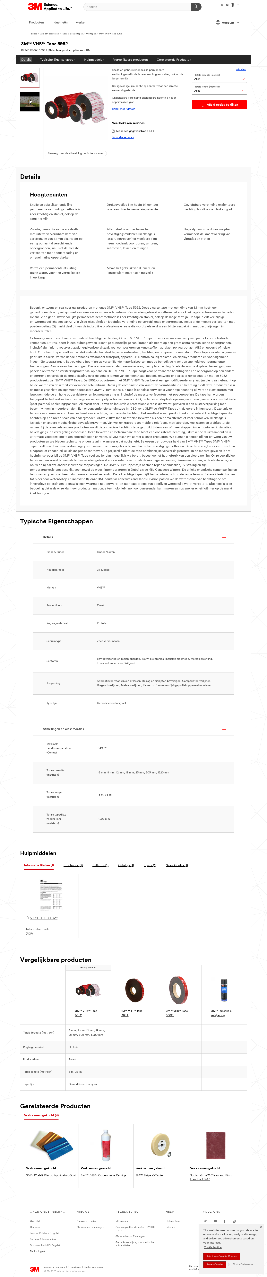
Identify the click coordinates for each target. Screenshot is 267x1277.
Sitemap (170, 1227)
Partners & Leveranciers (43, 1239)
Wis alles (241, 69)
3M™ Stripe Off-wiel (149, 1175)
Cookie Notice (213, 1247)
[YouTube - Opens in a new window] (215, 1221)
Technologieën (38, 1251)
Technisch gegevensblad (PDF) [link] (135, 131)
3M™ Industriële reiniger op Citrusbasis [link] (221, 1014)
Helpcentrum (173, 1221)
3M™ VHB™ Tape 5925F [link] (131, 1013)
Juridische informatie (54, 1267)
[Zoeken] (196, 7)
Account (228, 22)
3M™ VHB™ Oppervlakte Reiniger (104, 1175)
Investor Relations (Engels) (44, 1233)
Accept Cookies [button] (215, 1264)
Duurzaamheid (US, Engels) (45, 1245)
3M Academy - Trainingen (130, 1236)
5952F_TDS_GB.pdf (43, 918)
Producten (36, 22)
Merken (80, 22)
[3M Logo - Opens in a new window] (50, 7)
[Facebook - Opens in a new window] (225, 1221)
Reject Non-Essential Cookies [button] (222, 1256)
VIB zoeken (122, 1221)
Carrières (35, 1227)
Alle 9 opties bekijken (222, 104)
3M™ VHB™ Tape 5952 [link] (86, 1013)
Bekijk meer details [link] (123, 109)
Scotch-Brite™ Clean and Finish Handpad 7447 (212, 1177)
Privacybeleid (74, 1267)
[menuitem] (26, 59)
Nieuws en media (86, 1221)
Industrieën (60, 22)
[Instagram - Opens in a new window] (234, 1221)
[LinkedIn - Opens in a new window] (206, 1221)
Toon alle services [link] (123, 137)
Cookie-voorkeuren (93, 1267)
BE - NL (225, 5)
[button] (241, 1264)
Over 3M (35, 1221)
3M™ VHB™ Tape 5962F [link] (177, 1013)
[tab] (39, 865)
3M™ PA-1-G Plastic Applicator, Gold (51, 1175)
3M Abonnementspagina (90, 1227)
